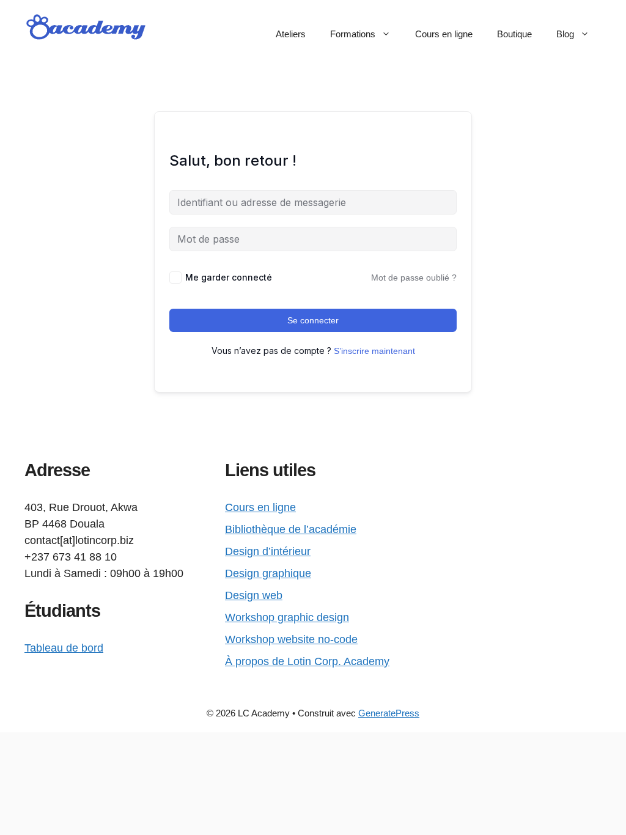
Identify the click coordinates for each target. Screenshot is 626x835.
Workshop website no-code (291, 639)
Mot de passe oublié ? (414, 277)
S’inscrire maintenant (374, 351)
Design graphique (268, 573)
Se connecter (313, 320)
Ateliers (291, 34)
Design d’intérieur (268, 551)
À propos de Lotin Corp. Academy (307, 661)
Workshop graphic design (287, 617)
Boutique (514, 34)
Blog (565, 34)
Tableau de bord (63, 648)
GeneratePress (388, 713)
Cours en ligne (444, 34)
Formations (352, 34)
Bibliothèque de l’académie (290, 529)
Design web (253, 595)
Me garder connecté (228, 277)
